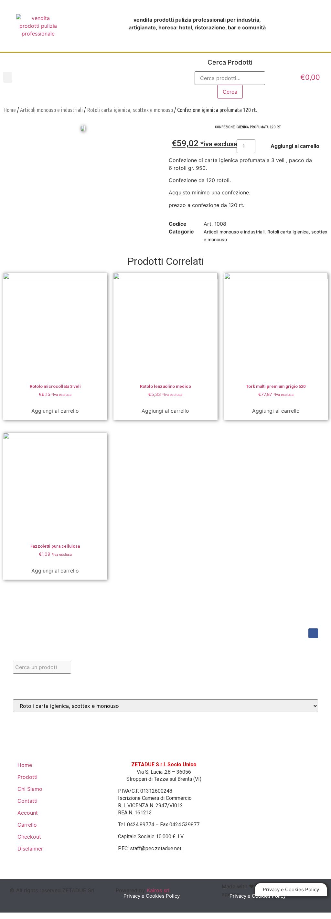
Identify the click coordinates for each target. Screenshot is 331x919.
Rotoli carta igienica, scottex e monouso (130, 110)
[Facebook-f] (313, 633)
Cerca (230, 91)
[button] (7, 77)
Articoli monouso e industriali (51, 110)
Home (9, 110)
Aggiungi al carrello (55, 411)
